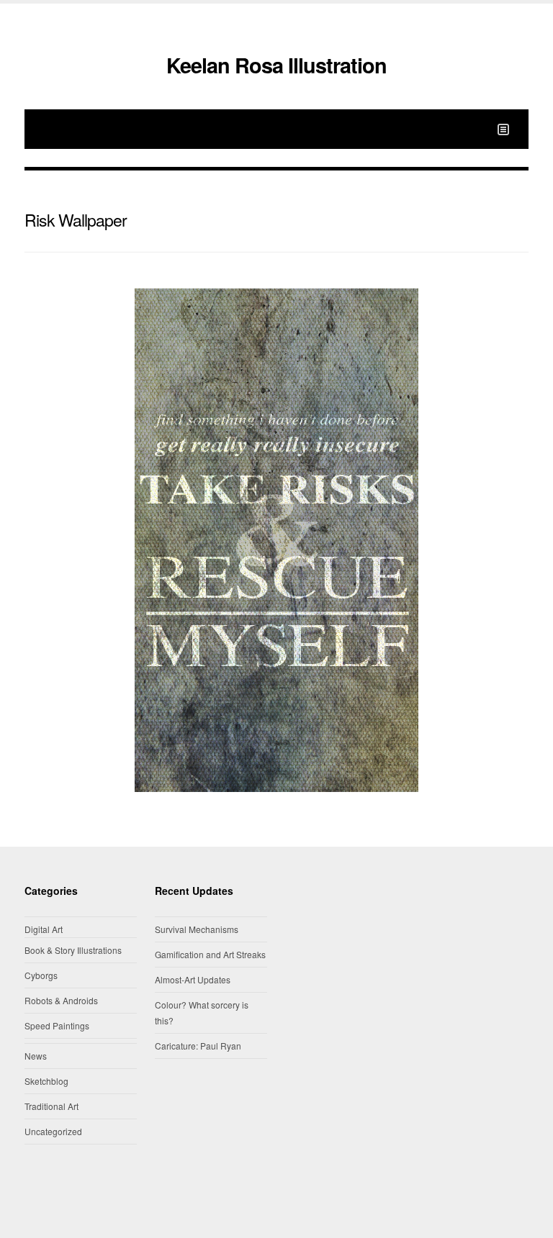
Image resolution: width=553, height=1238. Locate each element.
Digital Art (43, 929)
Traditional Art (51, 1106)
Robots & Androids (61, 1000)
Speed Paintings (56, 1025)
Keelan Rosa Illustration (276, 65)
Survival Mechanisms (196, 929)
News (35, 1056)
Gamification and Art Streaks (210, 954)
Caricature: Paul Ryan (198, 1045)
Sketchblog (46, 1081)
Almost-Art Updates (192, 979)
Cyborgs (41, 975)
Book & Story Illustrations (73, 950)
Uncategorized (53, 1131)
